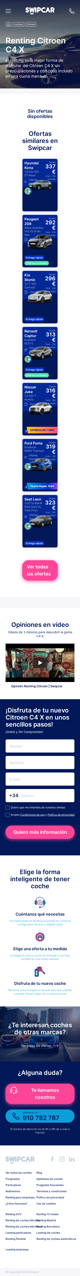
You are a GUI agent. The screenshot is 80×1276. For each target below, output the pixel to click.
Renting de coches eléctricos (19, 1226)
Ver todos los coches (19, 1172)
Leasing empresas (17, 1249)
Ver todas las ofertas (39, 570)
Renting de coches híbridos (19, 1220)
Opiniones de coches (49, 1178)
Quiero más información (40, 832)
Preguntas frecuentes (50, 1185)
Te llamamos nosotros (45, 1093)
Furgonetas (13, 1178)
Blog (39, 1172)
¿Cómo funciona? (16, 1203)
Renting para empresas (19, 1197)
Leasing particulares (18, 1232)
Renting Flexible (16, 1238)
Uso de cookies (46, 1203)
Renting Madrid (46, 1220)
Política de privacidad (61, 814)
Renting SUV (13, 1214)
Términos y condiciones (50, 1191)
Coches (18, 24)
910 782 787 (71, 11)
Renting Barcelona (48, 1226)
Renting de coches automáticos (50, 1238)
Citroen (30, 24)
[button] (40, 13)
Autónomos (13, 1191)
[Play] (40, 663)
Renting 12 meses (47, 1214)
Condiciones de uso (32, 814)
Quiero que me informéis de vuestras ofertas (38, 807)
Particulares (13, 1185)
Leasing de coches (48, 1232)
